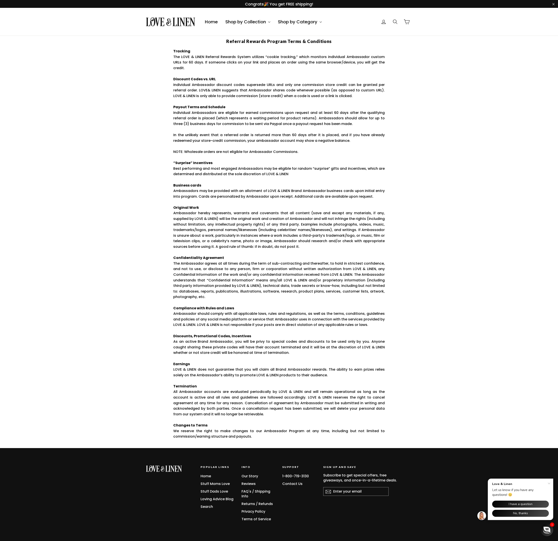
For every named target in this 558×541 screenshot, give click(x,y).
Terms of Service (256, 519)
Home (211, 22)
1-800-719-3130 (295, 476)
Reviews (249, 483)
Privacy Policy (253, 511)
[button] (547, 530)
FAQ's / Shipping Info (256, 494)
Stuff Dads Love (214, 491)
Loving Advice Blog (217, 499)
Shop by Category (298, 22)
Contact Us (292, 483)
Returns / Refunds (257, 503)
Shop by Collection (246, 22)
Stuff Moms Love (215, 483)
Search (207, 506)
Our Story (250, 476)
